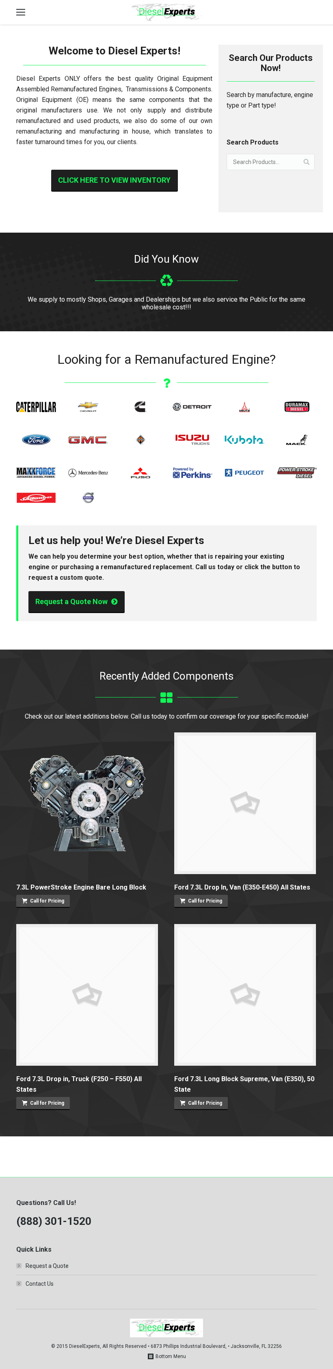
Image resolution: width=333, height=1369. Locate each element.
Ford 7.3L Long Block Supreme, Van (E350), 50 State (244, 1084)
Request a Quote (47, 1266)
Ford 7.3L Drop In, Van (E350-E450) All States (242, 887)
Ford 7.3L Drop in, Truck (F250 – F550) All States (79, 1084)
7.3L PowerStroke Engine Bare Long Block (81, 887)
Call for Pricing (47, 901)
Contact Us (40, 1283)
